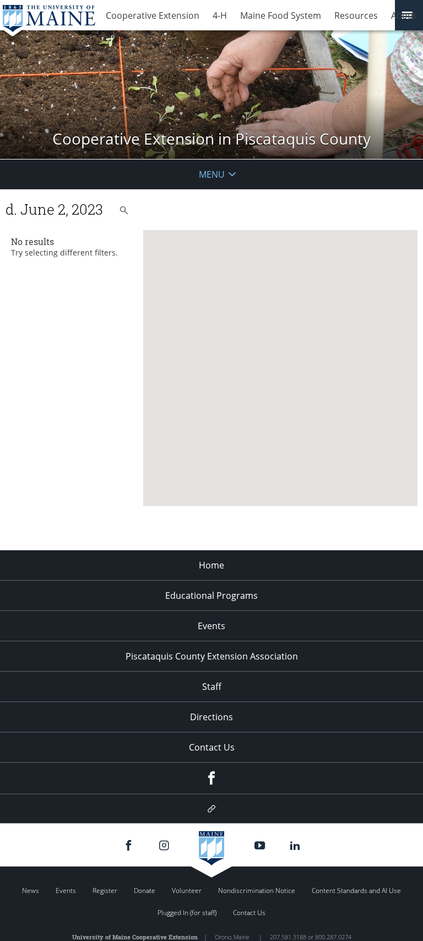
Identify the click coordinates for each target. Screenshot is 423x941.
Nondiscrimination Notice (256, 890)
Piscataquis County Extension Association (212, 656)
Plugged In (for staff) (187, 912)
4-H (220, 15)
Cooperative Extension (152, 15)
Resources (356, 15)
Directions (211, 717)
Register (105, 890)
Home (211, 565)
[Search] (124, 210)
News (30, 890)
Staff (211, 687)
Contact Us (212, 747)
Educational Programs (211, 595)
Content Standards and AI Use (356, 890)
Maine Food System (280, 15)
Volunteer (187, 890)
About (403, 15)
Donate (144, 890)
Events (211, 626)
